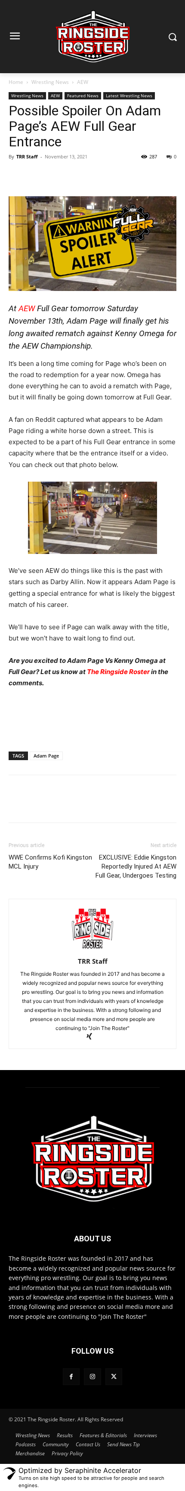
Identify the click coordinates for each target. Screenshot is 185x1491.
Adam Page (46, 755)
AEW (82, 82)
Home (16, 82)
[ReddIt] (96, 176)
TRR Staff (27, 156)
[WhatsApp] (76, 176)
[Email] (116, 176)
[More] (136, 176)
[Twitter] (37, 176)
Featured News (83, 96)
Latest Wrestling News (129, 96)
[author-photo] (92, 949)
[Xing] (93, 1037)
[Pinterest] (56, 176)
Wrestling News (50, 82)
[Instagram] (92, 1376)
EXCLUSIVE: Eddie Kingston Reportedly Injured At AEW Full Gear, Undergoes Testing (136, 866)
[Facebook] (17, 176)
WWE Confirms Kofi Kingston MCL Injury (50, 862)
